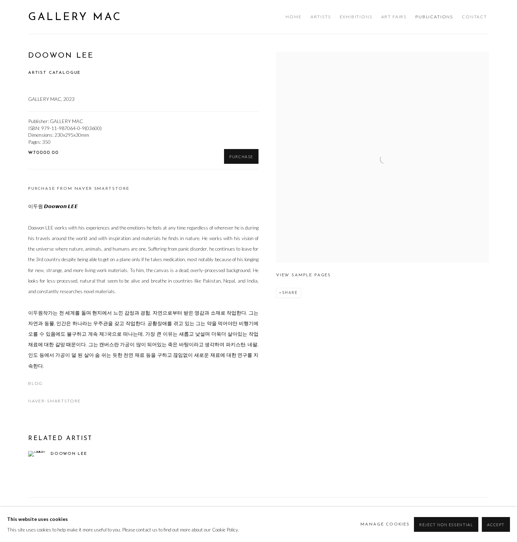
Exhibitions (356, 16)
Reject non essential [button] (446, 524)
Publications (434, 16)
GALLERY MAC (75, 17)
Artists (321, 16)
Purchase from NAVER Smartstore (78, 189)
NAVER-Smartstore (54, 401)
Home (293, 16)
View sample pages (303, 275)
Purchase (241, 156)
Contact (474, 16)
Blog (35, 383)
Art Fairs (394, 16)
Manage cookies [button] (385, 524)
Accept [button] (496, 524)
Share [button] (290, 293)
